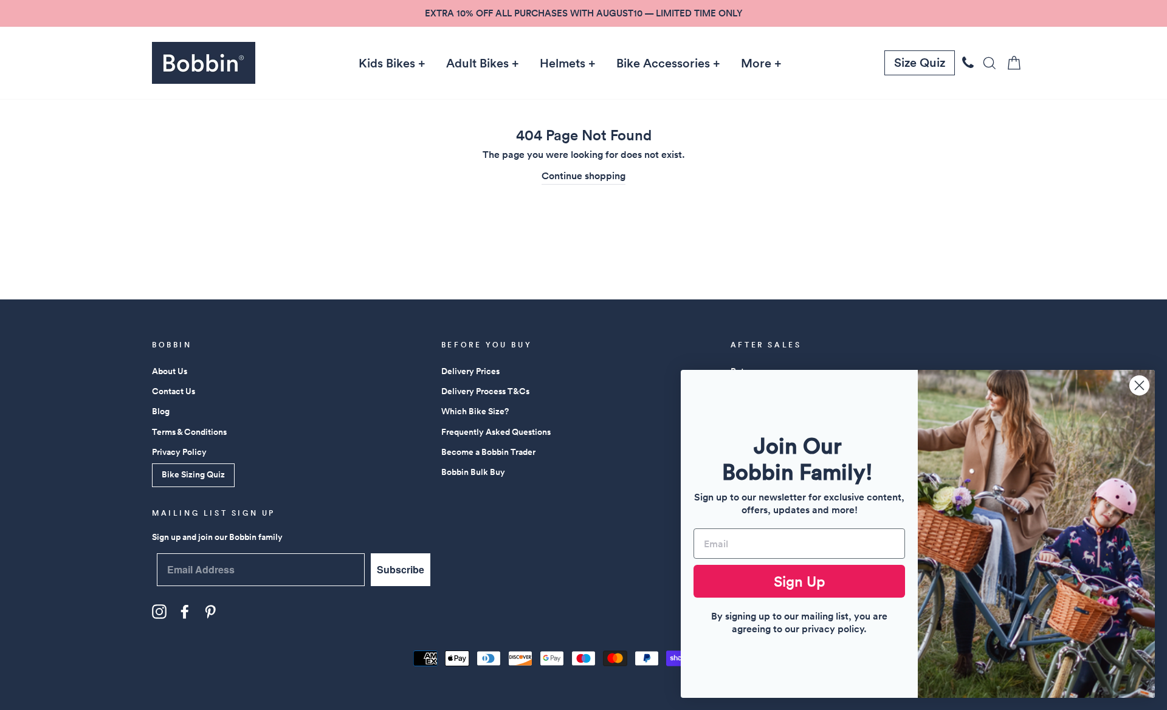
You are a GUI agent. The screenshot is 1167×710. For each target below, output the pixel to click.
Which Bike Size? (475, 411)
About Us (169, 371)
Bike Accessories (663, 63)
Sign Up (799, 581)
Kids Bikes (387, 63)
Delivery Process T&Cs (485, 391)
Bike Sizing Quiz (193, 474)
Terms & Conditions (189, 432)
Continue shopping (583, 175)
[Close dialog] (1139, 385)
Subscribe (400, 569)
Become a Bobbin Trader (488, 452)
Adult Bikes (477, 63)
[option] (583, 13)
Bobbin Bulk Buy (473, 472)
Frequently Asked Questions (496, 432)
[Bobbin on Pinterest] (210, 611)
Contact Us (173, 391)
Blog (161, 411)
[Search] (986, 63)
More (756, 63)
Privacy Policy (179, 452)
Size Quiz (919, 62)
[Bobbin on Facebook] (184, 611)
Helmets (562, 63)
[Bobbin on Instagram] (159, 611)
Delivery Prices (470, 371)
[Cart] (1010, 63)
